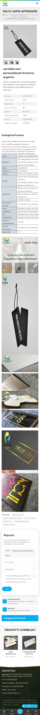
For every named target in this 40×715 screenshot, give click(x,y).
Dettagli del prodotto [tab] (13, 135)
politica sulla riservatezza (11, 705)
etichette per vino (7, 521)
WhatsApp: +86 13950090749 (12, 686)
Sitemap (35, 702)
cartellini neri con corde (8, 524)
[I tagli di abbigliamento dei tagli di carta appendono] (11, 643)
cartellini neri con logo (30, 518)
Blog (28, 702)
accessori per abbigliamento (19, 15)
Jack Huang (11, 690)
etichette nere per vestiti (17, 514)
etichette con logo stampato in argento (12, 518)
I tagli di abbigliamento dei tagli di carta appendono (11, 653)
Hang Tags (34, 15)
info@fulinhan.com (13, 693)
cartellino (14, 141)
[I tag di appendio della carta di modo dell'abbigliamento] (29, 643)
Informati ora (31, 706)
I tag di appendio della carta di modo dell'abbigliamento (29, 653)
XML (23, 702)
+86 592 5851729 (11, 680)
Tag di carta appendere (20, 17)
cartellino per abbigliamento (21, 521)
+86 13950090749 (21, 683)
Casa (6, 15)
